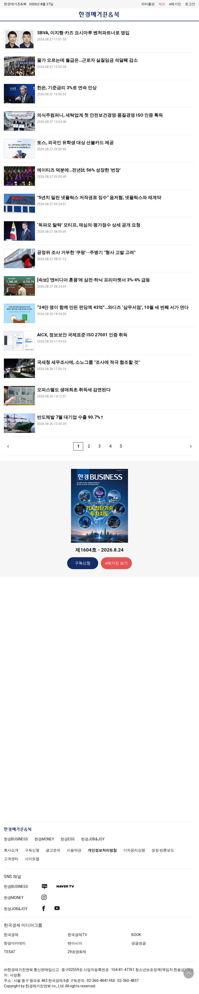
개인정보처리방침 (102, 850)
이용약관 (74, 850)
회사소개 (11, 850)
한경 (16, 839)
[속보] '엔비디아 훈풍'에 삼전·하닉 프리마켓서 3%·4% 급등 (93, 279)
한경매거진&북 (15, 4)
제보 (162, 4)
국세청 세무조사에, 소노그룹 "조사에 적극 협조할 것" (88, 362)
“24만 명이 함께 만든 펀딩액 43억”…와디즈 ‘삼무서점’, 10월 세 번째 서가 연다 (113, 307)
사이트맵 (32, 859)
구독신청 (82, 563)
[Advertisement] (99, 662)
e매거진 (175, 4)
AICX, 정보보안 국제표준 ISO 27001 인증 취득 (82, 334)
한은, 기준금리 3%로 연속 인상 (67, 87)
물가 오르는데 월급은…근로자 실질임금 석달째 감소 (87, 60)
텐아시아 (75, 943)
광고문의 (53, 850)
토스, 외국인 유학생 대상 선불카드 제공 (75, 142)
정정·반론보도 (163, 850)
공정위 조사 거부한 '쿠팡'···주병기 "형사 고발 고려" (86, 252)
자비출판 (148, 4)
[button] (190, 4)
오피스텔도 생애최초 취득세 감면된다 (74, 389)
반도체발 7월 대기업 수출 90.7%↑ (70, 417)
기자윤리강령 (134, 850)
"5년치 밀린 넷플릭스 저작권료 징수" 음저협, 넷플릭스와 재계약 (99, 197)
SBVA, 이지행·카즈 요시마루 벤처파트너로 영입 (83, 32)
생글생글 (138, 943)
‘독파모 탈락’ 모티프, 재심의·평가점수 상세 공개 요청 (88, 224)
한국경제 (11, 935)
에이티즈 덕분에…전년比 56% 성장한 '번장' (78, 170)
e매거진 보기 (116, 563)
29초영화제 (77, 952)
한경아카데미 (15, 943)
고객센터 (11, 859)
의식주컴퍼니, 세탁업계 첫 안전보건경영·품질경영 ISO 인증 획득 (100, 115)
